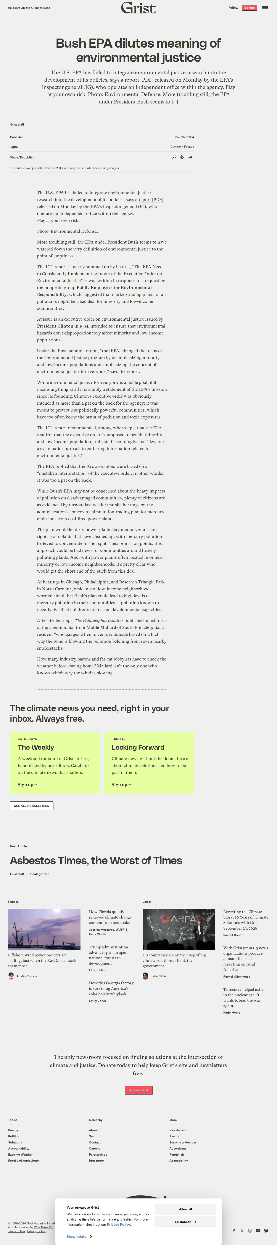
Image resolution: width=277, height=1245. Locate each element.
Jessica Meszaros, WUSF (107, 929)
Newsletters (177, 1130)
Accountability (18, 1148)
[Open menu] (265, 7)
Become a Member (182, 1142)
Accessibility (178, 1160)
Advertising (177, 1148)
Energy (13, 1130)
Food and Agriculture (23, 1160)
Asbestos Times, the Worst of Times (96, 859)
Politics (13, 1136)
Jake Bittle (158, 976)
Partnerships (98, 1154)
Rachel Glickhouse (236, 976)
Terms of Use (16, 1231)
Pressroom (97, 1160)
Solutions (15, 1142)
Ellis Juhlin (97, 970)
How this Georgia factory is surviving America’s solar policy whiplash (111, 988)
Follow (233, 7)
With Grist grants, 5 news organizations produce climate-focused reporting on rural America (245, 959)
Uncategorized (39, 874)
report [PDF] (151, 199)
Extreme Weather (20, 1154)
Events (174, 1136)
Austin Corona (26, 976)
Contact (95, 1142)
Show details (76, 1236)
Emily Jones (97, 1001)
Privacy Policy (36, 1231)
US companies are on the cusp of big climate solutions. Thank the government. (174, 960)
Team (92, 1136)
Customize (183, 1222)
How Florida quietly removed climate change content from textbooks (110, 917)
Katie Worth (97, 934)
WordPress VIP (43, 1227)
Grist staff (17, 124)
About (93, 1130)
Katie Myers (231, 1012)
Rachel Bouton (233, 935)
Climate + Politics (182, 146)
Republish (176, 1154)
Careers (94, 1148)
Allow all (185, 1209)
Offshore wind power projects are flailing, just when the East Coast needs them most (42, 960)
